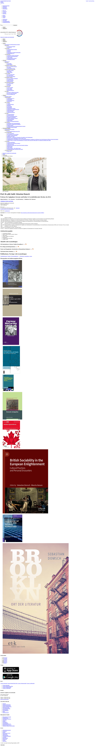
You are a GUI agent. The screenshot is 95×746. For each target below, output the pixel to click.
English (1, 1)
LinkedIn (5, 658)
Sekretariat (9, 50)
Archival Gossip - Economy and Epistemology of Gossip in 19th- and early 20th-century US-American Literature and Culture (29, 140)
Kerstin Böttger (9, 64)
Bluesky (5, 662)
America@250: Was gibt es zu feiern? (13, 143)
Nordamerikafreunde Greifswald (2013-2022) (15, 149)
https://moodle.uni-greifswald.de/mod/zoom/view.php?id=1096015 (32, 212)
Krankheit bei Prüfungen (11, 117)
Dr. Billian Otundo (10, 70)
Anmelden (2, 2)
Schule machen (9, 147)
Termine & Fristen (10, 111)
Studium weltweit (10, 125)
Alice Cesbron (9, 88)
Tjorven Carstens (10, 87)
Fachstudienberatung (10, 100)
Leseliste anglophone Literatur (12, 118)
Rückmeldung (9, 107)
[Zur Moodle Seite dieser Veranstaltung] (26, 244)
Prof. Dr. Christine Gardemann (12, 78)
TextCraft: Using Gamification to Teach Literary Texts (16, 138)
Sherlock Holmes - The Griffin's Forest (14, 148)
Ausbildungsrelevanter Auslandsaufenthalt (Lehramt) (16, 126)
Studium (4, 95)
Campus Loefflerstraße (7, 688)
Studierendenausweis (10, 110)
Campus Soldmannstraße (7, 687)
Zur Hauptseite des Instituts (9, 129)
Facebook (5, 659)
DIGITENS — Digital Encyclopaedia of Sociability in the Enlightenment (19, 137)
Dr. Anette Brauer (10, 75)
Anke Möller (9, 63)
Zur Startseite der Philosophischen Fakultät (12, 44)
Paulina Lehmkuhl (10, 80)
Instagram (5, 657)
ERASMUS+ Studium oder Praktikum (13, 124)
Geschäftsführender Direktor (12, 49)
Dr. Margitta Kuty (10, 79)
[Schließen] (0, 24)
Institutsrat (9, 51)
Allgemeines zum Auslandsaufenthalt (13, 123)
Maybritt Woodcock (10, 90)
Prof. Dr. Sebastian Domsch (12, 66)
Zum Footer (9, 0)
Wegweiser (5, 41)
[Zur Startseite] (11, 36)
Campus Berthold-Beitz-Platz (8, 686)
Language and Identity (11, 142)
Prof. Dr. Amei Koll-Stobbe (12, 93)
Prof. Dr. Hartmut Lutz (11, 94)
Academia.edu (7, 210)
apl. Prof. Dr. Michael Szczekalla (12, 92)
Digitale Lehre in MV (11, 136)
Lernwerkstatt (9, 106)
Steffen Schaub (9, 72)
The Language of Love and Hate (12, 134)
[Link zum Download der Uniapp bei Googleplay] (11, 679)
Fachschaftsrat (9, 99)
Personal (4, 60)
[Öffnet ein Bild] (25, 190)
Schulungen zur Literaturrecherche (13, 109)
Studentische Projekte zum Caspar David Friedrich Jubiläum (17, 145)
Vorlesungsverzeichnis (11, 112)
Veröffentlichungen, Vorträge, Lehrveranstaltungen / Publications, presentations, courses (16, 256)
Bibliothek (9, 105)
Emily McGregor (10, 81)
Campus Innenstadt (6, 685)
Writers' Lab (9, 151)
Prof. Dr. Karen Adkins (11, 76)
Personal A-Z (9, 47)
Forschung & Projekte (6, 128)
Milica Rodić (9, 71)
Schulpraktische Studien (11, 108)
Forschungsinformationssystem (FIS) (13, 131)
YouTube (5, 660)
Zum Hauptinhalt (3, 0)
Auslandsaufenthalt (10, 104)
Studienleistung (9, 120)
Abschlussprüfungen (10, 114)
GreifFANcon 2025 (10, 144)
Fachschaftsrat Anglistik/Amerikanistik (13, 52)
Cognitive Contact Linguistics (12, 135)
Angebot (8, 103)
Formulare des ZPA (10, 115)
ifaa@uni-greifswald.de (4, 699)
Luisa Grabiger (9, 89)
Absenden (15, 25)
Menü (4, 39)
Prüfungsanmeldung (10, 119)
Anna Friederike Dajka (11, 68)
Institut (4, 43)
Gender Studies (9, 57)
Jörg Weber (9, 67)
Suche (1, 25)
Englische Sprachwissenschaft (12, 56)
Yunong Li (9, 84)
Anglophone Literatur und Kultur (13, 55)
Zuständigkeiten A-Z (10, 53)
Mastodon (5, 661)
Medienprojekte (9, 146)
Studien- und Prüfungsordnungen (13, 121)
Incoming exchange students (12, 127)
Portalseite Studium (8, 96)
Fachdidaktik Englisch (11, 59)
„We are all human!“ (10, 133)
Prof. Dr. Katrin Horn (11, 74)
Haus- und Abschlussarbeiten (12, 116)
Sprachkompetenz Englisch (11, 58)
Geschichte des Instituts (11, 46)
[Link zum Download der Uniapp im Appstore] (11, 672)
